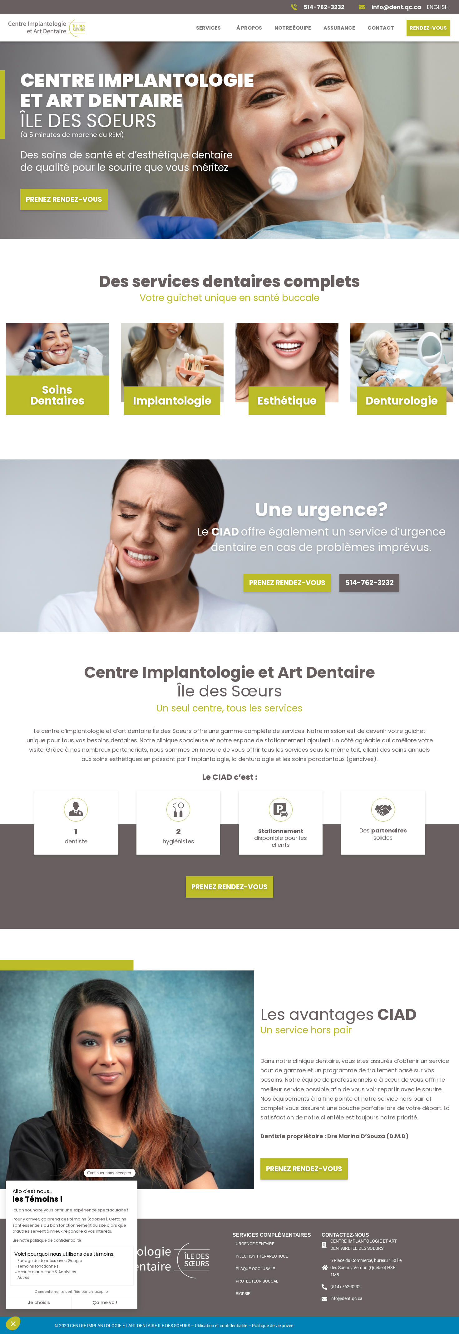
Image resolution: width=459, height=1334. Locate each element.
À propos (249, 28)
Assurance (339, 28)
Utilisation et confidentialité (221, 1325)
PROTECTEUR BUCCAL (257, 1281)
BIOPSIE (243, 1294)
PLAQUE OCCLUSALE (255, 1269)
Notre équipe (292, 28)
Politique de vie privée (272, 1325)
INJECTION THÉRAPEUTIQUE (262, 1256)
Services (208, 28)
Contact (381, 28)
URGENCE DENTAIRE (255, 1244)
